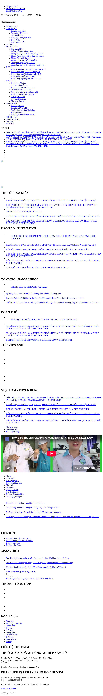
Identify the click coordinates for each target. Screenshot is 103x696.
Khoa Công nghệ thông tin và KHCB (26, 74)
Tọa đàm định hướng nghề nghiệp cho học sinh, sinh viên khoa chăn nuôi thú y (37, 558)
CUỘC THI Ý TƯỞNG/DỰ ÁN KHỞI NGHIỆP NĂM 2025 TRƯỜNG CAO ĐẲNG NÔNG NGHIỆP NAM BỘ (53, 216)
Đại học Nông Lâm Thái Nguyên (19, 541)
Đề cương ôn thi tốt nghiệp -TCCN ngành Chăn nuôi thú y (29, 578)
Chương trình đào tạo (19, 85)
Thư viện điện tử (17, 101)
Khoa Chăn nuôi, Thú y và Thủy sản (25, 72)
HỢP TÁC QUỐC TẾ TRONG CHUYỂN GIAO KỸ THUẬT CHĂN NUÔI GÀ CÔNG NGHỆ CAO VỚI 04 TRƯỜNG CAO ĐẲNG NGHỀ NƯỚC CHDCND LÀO (51, 206)
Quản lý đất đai (12, 490)
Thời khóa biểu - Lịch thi (21, 90)
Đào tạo (9, 628)
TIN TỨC (10, 44)
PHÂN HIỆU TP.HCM (15, 9)
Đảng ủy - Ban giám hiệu (21, 38)
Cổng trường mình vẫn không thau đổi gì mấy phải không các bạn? (32, 507)
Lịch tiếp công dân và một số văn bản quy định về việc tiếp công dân (33, 293)
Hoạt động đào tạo (18, 83)
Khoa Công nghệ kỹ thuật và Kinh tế (25, 78)
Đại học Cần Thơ (13, 543)
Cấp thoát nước (12, 492)
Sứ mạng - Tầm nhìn (19, 33)
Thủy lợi (9, 485)
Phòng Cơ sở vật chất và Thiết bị (24, 60)
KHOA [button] (9, 67)
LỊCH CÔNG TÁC (14, 11)
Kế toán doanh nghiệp (15, 494)
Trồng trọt (10, 487)
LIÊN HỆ (10, 124)
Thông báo (10, 632)
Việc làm (9, 630)
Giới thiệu (10, 637)
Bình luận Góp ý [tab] (12, 431)
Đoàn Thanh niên (18, 42)
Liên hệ (9, 641)
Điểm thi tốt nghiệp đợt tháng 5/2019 (20, 572)
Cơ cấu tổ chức (17, 35)
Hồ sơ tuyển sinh (17, 112)
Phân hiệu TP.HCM (14, 623)
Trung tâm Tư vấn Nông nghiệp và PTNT (27, 65)
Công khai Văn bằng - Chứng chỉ (24, 92)
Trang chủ (10, 621)
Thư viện (9, 121)
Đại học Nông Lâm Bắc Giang (18, 538)
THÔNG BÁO (12, 117)
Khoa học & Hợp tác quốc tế (22, 94)
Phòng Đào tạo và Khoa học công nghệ (26, 53)
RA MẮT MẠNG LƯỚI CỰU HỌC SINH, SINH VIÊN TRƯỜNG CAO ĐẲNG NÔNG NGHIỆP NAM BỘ (51, 141)
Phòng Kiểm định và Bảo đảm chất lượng (27, 56)
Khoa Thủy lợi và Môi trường (23, 76)
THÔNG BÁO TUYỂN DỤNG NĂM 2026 (24, 212)
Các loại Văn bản (18, 97)
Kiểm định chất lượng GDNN (23, 87)
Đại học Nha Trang (13, 545)
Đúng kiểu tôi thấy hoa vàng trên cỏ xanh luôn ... (25, 503)
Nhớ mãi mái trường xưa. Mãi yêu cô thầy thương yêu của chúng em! (33, 512)
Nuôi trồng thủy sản (14, 483)
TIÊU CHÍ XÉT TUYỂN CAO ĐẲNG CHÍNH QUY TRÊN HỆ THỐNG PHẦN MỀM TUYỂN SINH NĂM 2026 (53, 137)
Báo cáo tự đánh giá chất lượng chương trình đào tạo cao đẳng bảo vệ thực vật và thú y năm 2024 (45, 298)
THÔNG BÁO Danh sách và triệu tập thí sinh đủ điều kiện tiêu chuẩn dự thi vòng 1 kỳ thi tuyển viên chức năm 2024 (52, 302)
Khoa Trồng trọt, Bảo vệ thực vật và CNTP (28, 69)
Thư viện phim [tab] (12, 427)
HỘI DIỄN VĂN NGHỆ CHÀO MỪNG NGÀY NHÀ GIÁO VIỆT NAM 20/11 (39, 340)
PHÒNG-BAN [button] (12, 47)
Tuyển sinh (10, 626)
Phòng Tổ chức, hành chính (22, 51)
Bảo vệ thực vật (12, 481)
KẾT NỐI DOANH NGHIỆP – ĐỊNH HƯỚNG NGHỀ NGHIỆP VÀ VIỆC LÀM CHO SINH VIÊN (47, 249)
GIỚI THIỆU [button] (11, 29)
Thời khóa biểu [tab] (12, 429)
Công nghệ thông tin (14, 496)
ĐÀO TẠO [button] (10, 81)
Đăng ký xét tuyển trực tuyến (22, 115)
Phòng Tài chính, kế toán (21, 58)
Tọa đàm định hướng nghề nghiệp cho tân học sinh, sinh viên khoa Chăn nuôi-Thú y (39, 563)
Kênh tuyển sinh (17, 106)
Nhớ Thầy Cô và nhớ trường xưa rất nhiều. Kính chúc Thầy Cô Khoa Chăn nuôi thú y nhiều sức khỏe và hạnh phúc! (52, 517)
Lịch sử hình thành (18, 31)
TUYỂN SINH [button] (12, 103)
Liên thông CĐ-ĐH (19, 108)
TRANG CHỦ (12, 6)
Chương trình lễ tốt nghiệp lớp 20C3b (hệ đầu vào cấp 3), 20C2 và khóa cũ (36, 567)
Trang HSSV (11, 639)
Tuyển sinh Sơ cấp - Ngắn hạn (23, 110)
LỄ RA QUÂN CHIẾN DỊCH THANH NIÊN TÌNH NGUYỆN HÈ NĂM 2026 (39, 139)
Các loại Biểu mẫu (18, 99)
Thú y (8, 476)
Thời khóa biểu (12, 635)
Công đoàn (15, 40)
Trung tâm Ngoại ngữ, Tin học (23, 63)
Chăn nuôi (10, 478)
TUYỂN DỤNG (13, 119)
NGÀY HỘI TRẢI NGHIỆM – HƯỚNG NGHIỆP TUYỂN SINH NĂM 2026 (38, 267)
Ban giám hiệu (17, 49)
